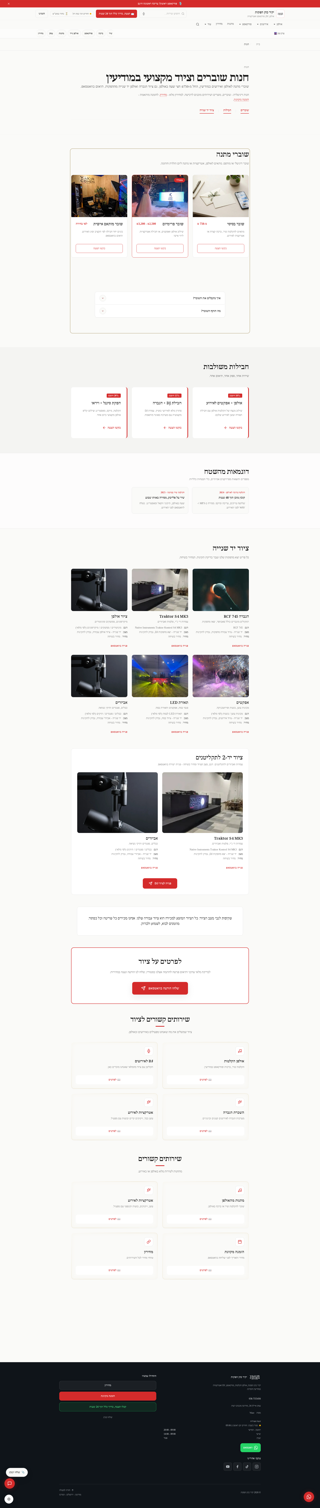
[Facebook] (237, 1467)
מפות (258, 1413)
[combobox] (163, 14)
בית (258, 44)
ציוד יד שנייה (207, 110)
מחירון (219, 23)
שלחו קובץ (107, 1417)
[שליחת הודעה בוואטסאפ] (309, 1497)
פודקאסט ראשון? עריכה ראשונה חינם (160, 3)
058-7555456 (255, 1398)
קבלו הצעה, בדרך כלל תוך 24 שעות (107, 1406)
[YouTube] (228, 1467)
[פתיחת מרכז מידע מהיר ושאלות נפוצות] (9, 1483)
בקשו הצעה (221, 248)
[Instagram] (257, 1467)
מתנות (230, 23)
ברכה (101, 33)
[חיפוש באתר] (197, 24)
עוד (209, 24)
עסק (51, 33)
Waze (252, 1413)
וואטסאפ (248, 1447)
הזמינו (42, 13)
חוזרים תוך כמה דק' (80, 13)
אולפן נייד (74, 33)
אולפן (279, 24)
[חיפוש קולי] (144, 14)
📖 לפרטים (205, 1079)
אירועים (264, 24)
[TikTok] (247, 1467)
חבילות (227, 110)
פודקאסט (246, 24)
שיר (110, 33)
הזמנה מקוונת (241, 99)
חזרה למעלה (64, 1490)
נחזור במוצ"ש (60, 13)
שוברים (245, 110)
